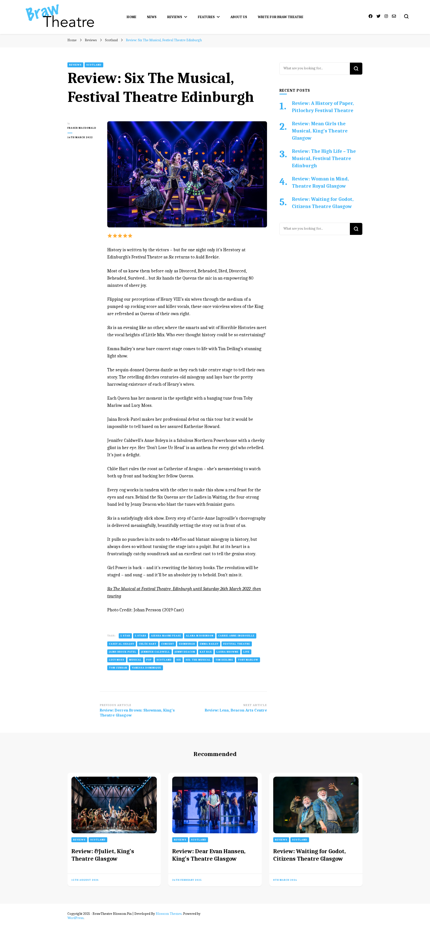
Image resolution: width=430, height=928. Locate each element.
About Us (238, 17)
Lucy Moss (116, 659)
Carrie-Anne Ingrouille (236, 635)
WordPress (75, 918)
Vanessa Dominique (146, 667)
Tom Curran (118, 667)
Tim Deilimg (224, 659)
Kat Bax (206, 651)
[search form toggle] (406, 16)
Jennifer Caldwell (155, 651)
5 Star (125, 635)
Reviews (174, 17)
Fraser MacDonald (81, 128)
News (152, 17)
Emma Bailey (209, 643)
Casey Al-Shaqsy (121, 643)
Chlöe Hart (148, 643)
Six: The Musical (198, 659)
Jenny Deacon (185, 651)
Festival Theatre (236, 643)
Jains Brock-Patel (122, 651)
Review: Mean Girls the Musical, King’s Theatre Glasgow (320, 131)
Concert (167, 643)
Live (246, 651)
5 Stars (140, 635)
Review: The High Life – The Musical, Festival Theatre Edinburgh (324, 158)
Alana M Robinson (200, 635)
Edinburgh (187, 643)
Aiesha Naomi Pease (166, 635)
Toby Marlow (248, 659)
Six (178, 659)
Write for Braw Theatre (280, 17)
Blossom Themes (169, 914)
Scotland (94, 64)
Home (131, 17)
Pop (149, 659)
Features (206, 17)
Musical (135, 659)
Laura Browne (227, 651)
